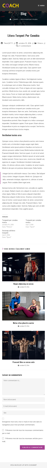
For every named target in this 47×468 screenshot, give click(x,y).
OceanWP (33, 465)
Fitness (40, 43)
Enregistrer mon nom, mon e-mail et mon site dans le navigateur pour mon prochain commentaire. (22, 423)
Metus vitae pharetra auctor (23, 323)
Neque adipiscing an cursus (23, 284)
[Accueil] (10, 19)
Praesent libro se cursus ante (24, 362)
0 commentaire (25, 46)
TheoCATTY (8, 43)
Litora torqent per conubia (28, 19)
